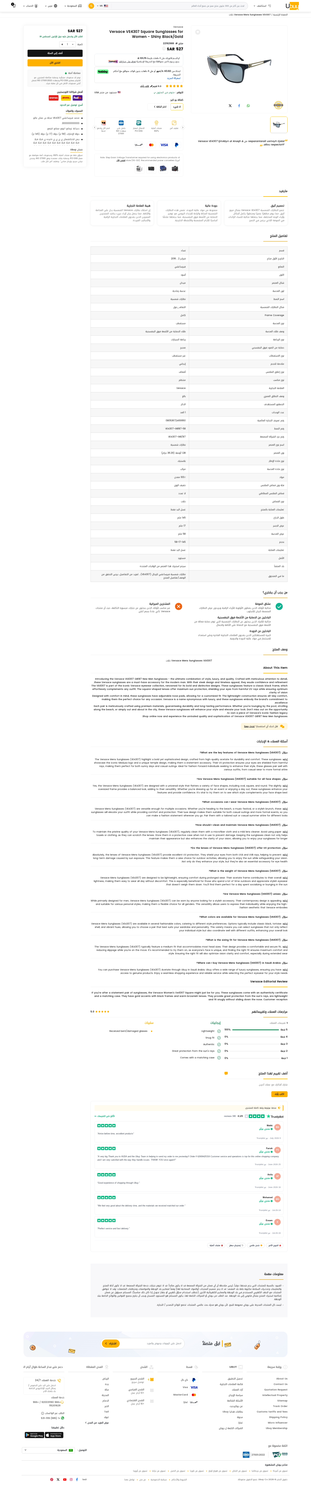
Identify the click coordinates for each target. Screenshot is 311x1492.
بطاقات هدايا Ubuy (233, 1412)
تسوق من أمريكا (280, 1471)
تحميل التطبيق (235, 1379)
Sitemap (282, 1401)
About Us (282, 1379)
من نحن (142, 1480)
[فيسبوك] (76, 1480)
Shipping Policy (278, 1417)
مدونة (240, 1417)
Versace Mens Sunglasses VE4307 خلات (250, 15)
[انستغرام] (71, 1480)
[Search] (91, 6)
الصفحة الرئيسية (280, 15)
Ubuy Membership (277, 1428)
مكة (107, 1390)
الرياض (105, 1379)
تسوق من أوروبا (140, 1471)
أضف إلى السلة (55, 53)
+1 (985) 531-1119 (50, 1418)
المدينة (105, 1395)
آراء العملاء (237, 1390)
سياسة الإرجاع (236, 1395)
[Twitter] (57, 1480)
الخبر (107, 1406)
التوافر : (179, 92)
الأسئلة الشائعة (235, 1401)
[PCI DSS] (280, 1455)
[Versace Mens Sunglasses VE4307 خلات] (239, 69)
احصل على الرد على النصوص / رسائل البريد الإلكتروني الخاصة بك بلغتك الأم (42, 1388)
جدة (107, 1384)
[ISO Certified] (255, 1455)
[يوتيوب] (64, 1480)
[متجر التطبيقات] (54, 1436)
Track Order (280, 1406)
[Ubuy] (292, 5)
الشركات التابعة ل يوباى (231, 1428)
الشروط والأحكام (179, 1480)
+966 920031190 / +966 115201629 (46, 1404)
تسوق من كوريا (197, 1471)
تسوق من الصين (177, 1471)
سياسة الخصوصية (159, 1480)
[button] (73, 6)
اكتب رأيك (279, 1094)
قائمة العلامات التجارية (231, 1384)
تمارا (240, 1423)
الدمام (106, 1401)
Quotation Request (276, 1390)
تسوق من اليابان (239, 1471)
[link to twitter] (230, 106)
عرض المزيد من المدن (98, 1423)
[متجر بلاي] (34, 1436)
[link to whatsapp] (248, 106)
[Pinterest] (51, 1480)
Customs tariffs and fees (272, 1412)
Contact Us (281, 1384)
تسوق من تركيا (159, 1471)
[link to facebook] (239, 106)
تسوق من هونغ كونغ (218, 1471)
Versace (178, 27)
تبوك (106, 1417)
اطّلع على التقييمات (106, 1116)
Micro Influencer (278, 1423)
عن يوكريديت (236, 1406)
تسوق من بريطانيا (260, 1471)
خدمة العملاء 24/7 (45, 1380)
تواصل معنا (129, 1480)
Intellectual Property (275, 1395)
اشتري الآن (120, 160)
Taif (106, 1412)
